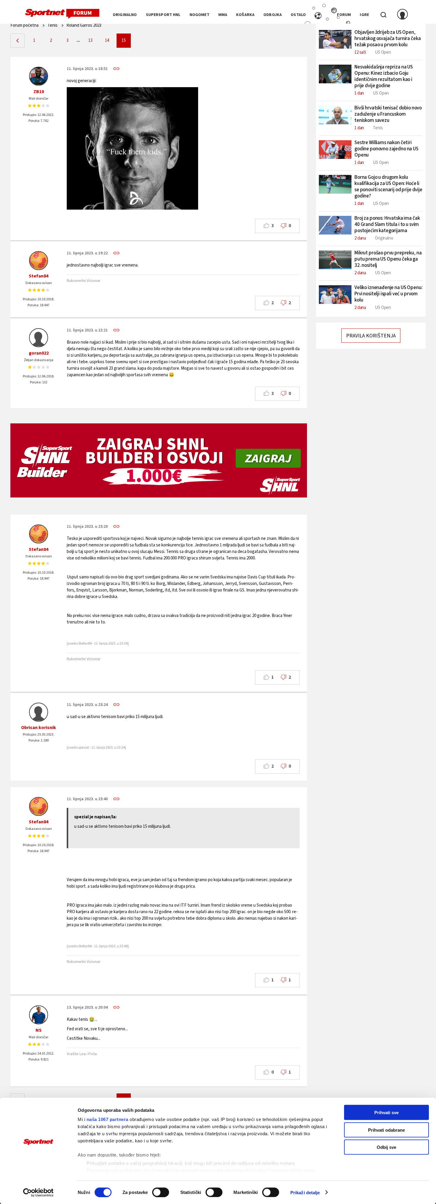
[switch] (160, 1192)
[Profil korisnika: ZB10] (38, 76)
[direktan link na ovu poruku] (116, 68)
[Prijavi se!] (402, 15)
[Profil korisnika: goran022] (38, 337)
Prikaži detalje (305, 1192)
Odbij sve (386, 1147)
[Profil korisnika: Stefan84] (38, 260)
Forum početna (24, 25)
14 (107, 40)
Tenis (52, 25)
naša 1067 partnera (107, 1119)
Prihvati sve (386, 1112)
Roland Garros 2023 (83, 25)
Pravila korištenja (371, 335)
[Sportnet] (62, 14)
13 (90, 40)
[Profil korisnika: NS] (38, 1014)
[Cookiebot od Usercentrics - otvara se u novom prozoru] (38, 1192)
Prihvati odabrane (386, 1129)
